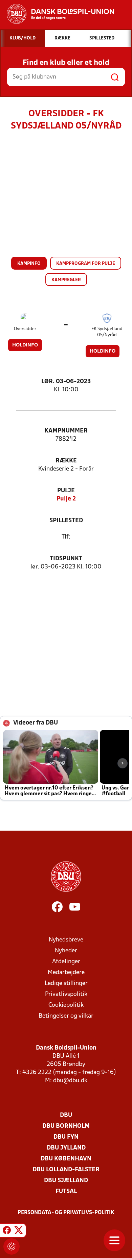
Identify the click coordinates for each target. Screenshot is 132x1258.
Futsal (66, 1191)
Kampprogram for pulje (85, 263)
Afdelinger (66, 962)
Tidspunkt (66, 559)
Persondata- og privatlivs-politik (66, 1212)
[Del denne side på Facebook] (7, 1231)
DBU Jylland (66, 1148)
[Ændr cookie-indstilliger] (11, 1246)
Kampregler (66, 280)
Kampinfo (29, 263)
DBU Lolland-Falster (66, 1170)
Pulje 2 (66, 499)
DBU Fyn (66, 1137)
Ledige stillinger (66, 983)
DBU (66, 1115)
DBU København (66, 1159)
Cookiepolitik (66, 1005)
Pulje (66, 491)
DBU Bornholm (66, 1126)
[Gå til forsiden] (57, 14)
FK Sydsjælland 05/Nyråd (107, 332)
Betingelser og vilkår (66, 1016)
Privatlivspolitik (66, 994)
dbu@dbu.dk (70, 1081)
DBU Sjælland (66, 1181)
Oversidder (25, 329)
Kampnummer (66, 431)
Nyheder (66, 951)
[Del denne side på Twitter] (18, 1231)
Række (66, 461)
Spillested (66, 521)
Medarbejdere (66, 972)
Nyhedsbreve (66, 940)
